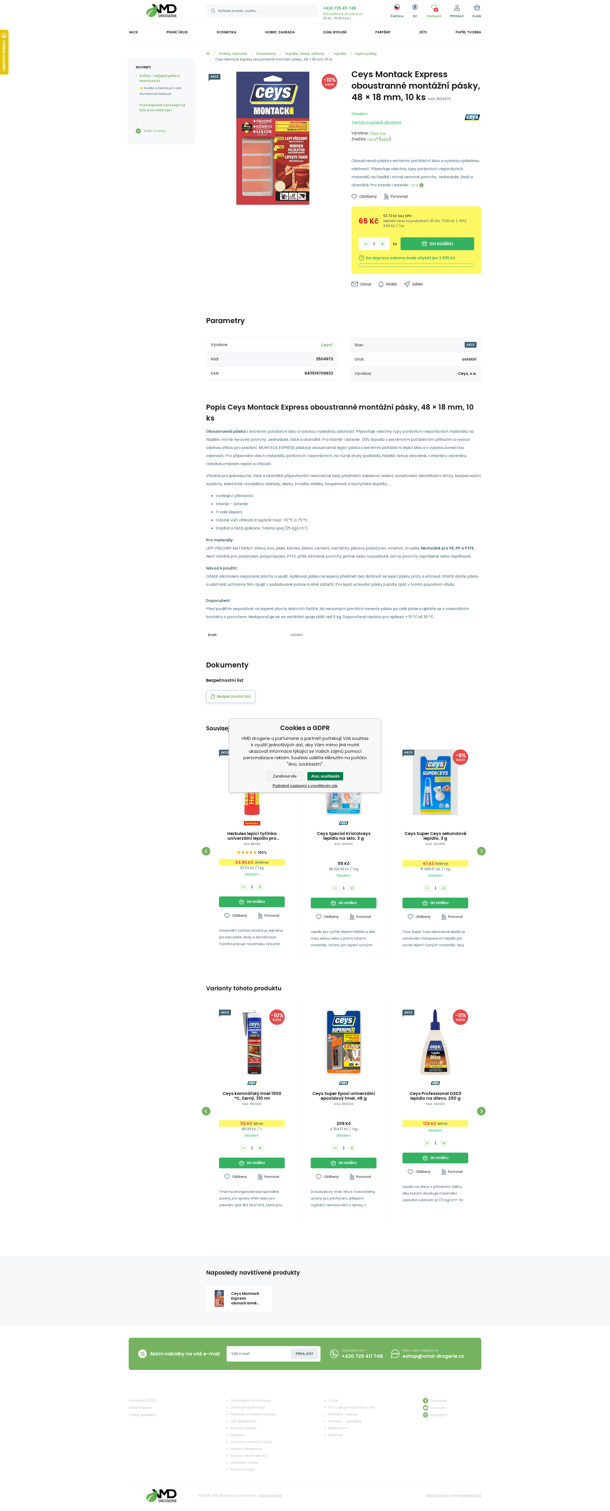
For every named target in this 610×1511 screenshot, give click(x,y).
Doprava (237, 1435)
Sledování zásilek (244, 1462)
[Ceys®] (472, 125)
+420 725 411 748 (339, 8)
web (385, 139)
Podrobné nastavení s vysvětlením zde (305, 786)
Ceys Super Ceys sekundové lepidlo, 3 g (435, 836)
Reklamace (337, 1428)
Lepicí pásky (366, 53)
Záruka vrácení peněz (248, 1455)
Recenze (335, 1435)
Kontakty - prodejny (344, 1421)
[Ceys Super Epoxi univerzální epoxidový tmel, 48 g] (343, 1042)
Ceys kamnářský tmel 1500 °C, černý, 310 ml (252, 1096)
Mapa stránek (270, 1495)
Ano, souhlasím (325, 776)
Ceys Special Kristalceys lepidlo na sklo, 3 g (344, 836)
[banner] (161, 12)
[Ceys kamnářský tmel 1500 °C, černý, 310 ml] (252, 1042)
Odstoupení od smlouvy (250, 1400)
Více (414, 185)
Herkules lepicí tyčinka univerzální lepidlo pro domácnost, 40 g (252, 836)
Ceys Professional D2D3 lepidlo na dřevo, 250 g (435, 1096)
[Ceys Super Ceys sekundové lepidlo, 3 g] (435, 782)
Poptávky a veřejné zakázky (253, 1414)
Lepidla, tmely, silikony (304, 53)
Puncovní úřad (242, 1469)
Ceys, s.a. (377, 133)
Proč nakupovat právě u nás (351, 1407)
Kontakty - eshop (342, 1414)
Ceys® (372, 139)
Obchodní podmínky (247, 1407)
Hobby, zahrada (233, 53)
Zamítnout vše (285, 776)
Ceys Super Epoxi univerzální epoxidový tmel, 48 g (343, 1096)
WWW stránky (437, 1495)
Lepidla (339, 53)
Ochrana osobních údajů (251, 1442)
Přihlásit (304, 1354)
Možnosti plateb (243, 1428)
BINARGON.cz (470, 1495)
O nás (333, 1400)
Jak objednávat (243, 1421)
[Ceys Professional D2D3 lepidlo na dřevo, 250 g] (435, 1042)
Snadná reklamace (246, 1448)
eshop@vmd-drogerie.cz (343, 13)
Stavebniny (266, 53)
